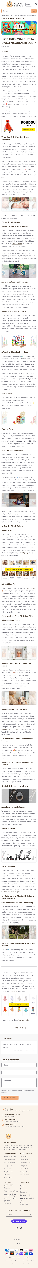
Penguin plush (25, 1175)
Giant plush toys (9, 1159)
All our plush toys (10, 1156)
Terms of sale (30, 1261)
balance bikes (17, 244)
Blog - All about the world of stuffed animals (22, 15)
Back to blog (20, 1028)
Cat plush (23, 1156)
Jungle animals (9, 1172)
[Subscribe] (30, 1214)
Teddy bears (8, 1166)
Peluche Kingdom (17, 1257)
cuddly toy (24, 553)
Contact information (24, 1264)
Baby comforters (9, 1163)
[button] (35, 4)
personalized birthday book (11, 729)
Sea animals (8, 1169)
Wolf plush (23, 1172)
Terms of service (20, 1261)
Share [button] (6, 51)
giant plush (31, 588)
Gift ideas (7, 1175)
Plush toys (4, 15)
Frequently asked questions (10, 1200)
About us (23, 1186)
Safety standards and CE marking (10, 1195)
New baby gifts (23, 1020)
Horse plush (24, 1159)
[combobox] (16, 11)
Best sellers (8, 1178)
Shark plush (24, 1169)
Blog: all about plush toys (27, 1199)
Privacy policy (9, 1261)
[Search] (33, 11)
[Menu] (3, 4)
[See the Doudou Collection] (19, 1016)
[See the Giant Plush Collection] (19, 580)
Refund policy (28, 1257)
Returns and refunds (11, 1191)
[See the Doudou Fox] (19, 133)
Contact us (7, 1204)
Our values (23, 1189)
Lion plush (23, 1166)
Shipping (7, 1188)
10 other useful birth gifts (10, 892)
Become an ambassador (24, 1204)
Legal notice (13, 1264)
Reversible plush (25, 1163)
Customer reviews (26, 1195)
